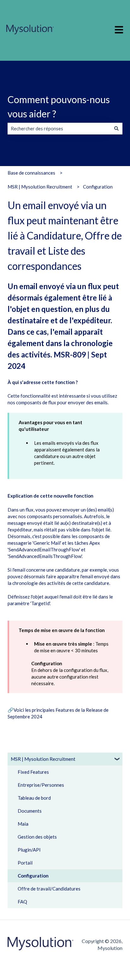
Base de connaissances (31, 173)
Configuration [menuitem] (33, 875)
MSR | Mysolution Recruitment (40, 186)
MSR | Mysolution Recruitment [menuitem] (43, 759)
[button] (117, 759)
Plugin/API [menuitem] (29, 850)
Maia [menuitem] (23, 824)
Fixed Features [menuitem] (33, 772)
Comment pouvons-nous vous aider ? (59, 106)
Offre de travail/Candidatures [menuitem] (49, 888)
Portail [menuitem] (25, 862)
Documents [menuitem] (30, 811)
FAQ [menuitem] (22, 901)
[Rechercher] (116, 128)
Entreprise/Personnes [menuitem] (41, 785)
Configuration (98, 186)
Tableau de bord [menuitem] (34, 798)
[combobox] (59, 128)
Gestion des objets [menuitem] (37, 837)
